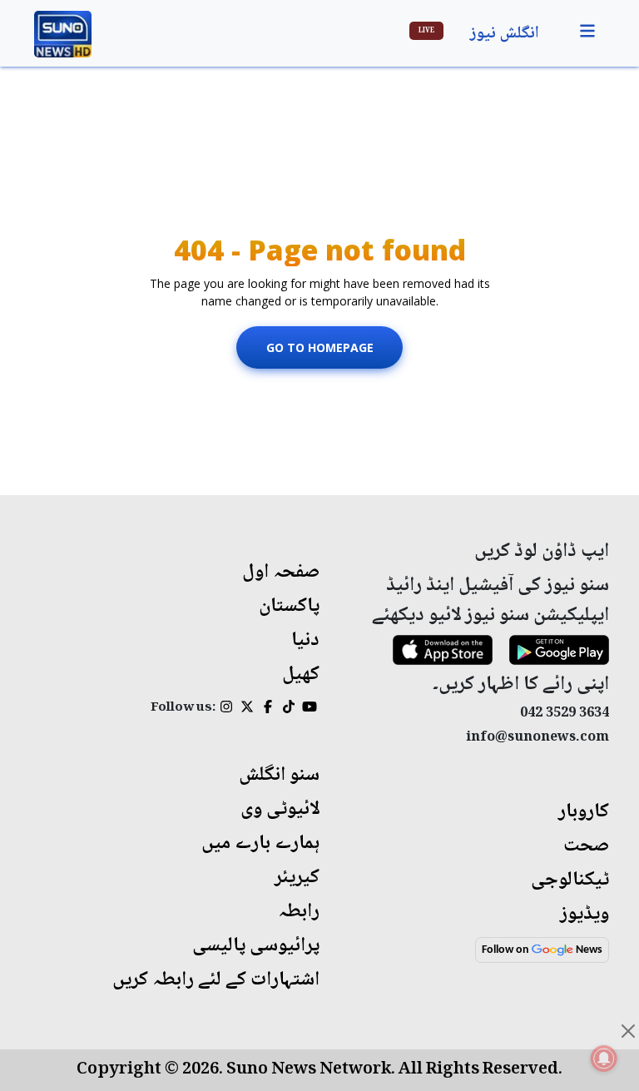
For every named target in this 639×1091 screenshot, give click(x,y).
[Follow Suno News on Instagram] (225, 709)
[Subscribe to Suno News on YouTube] (309, 709)
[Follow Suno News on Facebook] (267, 709)
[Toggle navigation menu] (587, 31)
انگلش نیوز (504, 34)
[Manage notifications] (604, 1058)
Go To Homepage (320, 347)
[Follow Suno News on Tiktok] (288, 709)
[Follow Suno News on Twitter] (246, 709)
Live (426, 31)
